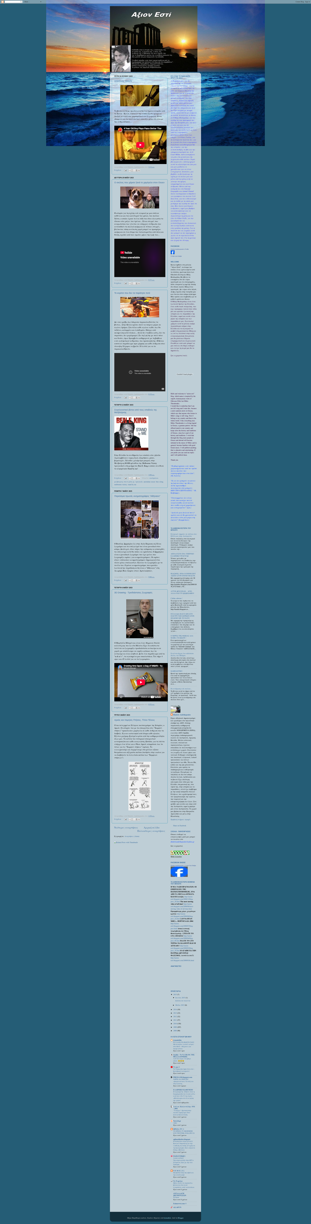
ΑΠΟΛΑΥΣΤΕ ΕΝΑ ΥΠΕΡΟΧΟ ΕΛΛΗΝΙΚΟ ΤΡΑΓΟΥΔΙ (182, 555)
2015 (175, 994)
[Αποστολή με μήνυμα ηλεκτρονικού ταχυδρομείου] (130, 170)
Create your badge (176, 256)
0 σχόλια (117, 170)
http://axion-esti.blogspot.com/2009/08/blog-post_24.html (182, 916)
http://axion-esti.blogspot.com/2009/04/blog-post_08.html (182, 938)
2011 (175, 1020)
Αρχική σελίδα (152, 827)
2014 (175, 1009)
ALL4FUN (177, 1207)
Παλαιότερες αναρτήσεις (151, 831)
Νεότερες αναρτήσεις (126, 827)
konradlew (167, 1218)
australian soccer (149, 482)
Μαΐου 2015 (180, 1005)
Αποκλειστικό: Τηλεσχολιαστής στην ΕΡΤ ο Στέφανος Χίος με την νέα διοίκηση (183, 1161)
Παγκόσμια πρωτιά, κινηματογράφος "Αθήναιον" (137, 496)
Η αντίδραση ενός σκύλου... (181, 689)
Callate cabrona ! (176, 598)
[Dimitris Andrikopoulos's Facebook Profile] (173, 253)
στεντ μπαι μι (129, 482)
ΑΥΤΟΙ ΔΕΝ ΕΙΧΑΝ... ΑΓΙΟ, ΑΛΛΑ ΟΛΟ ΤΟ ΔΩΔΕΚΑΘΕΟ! (182, 592)
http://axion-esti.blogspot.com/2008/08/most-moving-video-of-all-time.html (182, 906)
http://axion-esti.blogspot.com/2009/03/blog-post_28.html (182, 948)
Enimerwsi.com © (180, 1203)
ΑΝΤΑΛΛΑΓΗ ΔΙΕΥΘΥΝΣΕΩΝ (179, 1194)
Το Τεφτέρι (178, 1181)
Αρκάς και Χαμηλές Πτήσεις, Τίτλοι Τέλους (134, 720)
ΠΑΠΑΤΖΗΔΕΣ (179, 1156)
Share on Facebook (179, 825)
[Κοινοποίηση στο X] (134, 170)
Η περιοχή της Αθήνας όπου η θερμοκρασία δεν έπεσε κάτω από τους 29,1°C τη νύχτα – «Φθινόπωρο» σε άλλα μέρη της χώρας (184, 1096)
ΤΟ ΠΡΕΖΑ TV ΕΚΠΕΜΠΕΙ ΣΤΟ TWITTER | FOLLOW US (183, 1132)
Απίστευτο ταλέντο (123, 81)
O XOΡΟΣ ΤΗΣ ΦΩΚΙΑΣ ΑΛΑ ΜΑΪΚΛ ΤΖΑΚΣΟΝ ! (182, 637)
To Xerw (176, 1197)
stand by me (132, 484)
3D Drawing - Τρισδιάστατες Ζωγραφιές (133, 592)
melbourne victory (120, 484)
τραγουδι (139, 482)
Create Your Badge (190, 865)
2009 (175, 1027)
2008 (175, 1030)
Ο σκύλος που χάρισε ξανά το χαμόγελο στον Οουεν (139, 182)
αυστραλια (154, 478)
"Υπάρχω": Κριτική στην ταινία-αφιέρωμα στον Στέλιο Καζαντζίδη (182, 1112)
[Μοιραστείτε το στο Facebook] (136, 170)
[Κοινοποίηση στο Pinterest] (139, 170)
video (175, 1123)
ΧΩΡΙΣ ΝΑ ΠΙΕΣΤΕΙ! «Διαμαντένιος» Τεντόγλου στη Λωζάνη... (183, 1081)
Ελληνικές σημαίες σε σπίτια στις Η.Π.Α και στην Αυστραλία (184, 535)
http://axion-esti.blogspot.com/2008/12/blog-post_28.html (182, 899)
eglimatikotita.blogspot (181, 1139)
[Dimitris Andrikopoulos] (179, 876)
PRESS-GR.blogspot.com (182, 1077)
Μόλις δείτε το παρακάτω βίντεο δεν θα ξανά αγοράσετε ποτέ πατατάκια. (184, 1185)
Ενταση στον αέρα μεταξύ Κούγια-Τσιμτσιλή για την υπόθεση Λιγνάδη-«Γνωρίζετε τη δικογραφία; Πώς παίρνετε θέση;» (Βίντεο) (184, 1145)
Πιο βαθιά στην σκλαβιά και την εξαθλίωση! (183, 1174)
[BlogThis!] (132, 170)
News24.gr (177, 1121)
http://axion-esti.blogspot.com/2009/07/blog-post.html (182, 926)
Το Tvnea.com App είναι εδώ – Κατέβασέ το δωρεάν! (183, 1070)
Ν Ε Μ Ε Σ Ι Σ (178, 1170)
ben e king (159, 482)
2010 (175, 1023)
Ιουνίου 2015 (180, 997)
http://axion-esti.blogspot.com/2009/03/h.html (182, 959)
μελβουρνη (118, 482)
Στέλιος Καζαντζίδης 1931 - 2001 (184, 1107)
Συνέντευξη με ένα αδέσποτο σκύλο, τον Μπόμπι (182, 654)
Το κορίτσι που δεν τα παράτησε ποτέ (132, 293)
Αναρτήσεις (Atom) (132, 836)
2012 (175, 1016)
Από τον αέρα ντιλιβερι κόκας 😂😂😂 (182, 1060)
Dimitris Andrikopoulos (182, 715)
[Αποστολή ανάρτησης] (125, 170)
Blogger (180, 1218)
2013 (175, 1013)
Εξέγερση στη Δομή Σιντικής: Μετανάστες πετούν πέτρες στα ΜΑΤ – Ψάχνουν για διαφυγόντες (183, 1045)
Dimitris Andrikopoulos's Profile (180, 249)
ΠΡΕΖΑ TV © (178, 1129)
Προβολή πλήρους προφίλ (180, 819)
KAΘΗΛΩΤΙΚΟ (176, 671)
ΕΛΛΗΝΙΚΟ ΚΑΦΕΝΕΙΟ (183, 1089)
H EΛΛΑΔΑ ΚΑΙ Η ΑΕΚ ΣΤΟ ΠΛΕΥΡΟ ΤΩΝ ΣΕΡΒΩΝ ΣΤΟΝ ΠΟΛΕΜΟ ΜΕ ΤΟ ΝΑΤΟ (182, 616)
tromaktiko (177, 1040)
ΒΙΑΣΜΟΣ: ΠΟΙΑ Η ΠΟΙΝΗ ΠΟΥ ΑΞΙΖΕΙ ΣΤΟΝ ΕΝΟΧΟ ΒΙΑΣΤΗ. (183, 574)
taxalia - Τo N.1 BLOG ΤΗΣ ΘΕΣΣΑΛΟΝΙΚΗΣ (184, 1055)
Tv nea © (176, 1067)
